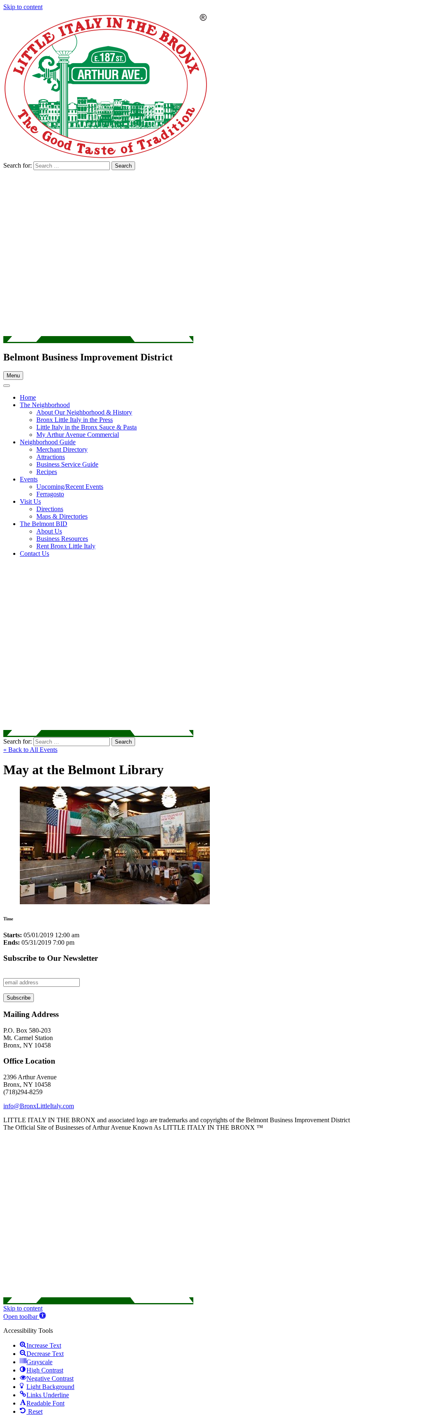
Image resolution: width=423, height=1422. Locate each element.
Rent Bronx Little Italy (65, 546)
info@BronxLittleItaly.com (38, 1105)
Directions (49, 508)
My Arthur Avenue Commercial (77, 434)
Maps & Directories (62, 516)
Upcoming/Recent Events (69, 486)
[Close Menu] (6, 385)
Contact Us (34, 553)
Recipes (46, 471)
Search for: (18, 165)
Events (29, 479)
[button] (24, 1316)
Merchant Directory (62, 449)
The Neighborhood (45, 404)
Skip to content (23, 6)
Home (28, 397)
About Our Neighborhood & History (84, 412)
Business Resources (62, 538)
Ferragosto (50, 494)
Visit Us (30, 501)
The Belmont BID (43, 523)
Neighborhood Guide (48, 442)
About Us (49, 531)
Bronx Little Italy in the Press (74, 419)
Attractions (50, 456)
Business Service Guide (67, 464)
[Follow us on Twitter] (98, 339)
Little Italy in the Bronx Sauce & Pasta (86, 427)
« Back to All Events (30, 749)
